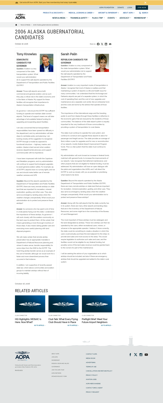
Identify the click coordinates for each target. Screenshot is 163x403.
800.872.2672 (19, 370)
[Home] (17, 25)
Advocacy (125, 18)
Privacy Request (92, 392)
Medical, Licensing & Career (80, 13)
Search (144, 13)
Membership (140, 18)
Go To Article (39, 325)
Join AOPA (55, 357)
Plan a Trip (97, 18)
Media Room (90, 358)
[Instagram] (141, 355)
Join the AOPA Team (58, 370)
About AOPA (128, 13)
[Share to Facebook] (98, 44)
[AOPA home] (20, 18)
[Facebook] (131, 355)
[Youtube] (146, 355)
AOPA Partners (56, 373)
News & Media (59, 18)
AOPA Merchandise (93, 383)
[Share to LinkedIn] (106, 44)
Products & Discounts (53, 13)
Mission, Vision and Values (60, 363)
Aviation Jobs (91, 379)
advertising (90, 362)
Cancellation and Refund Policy (99, 371)
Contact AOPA (91, 354)
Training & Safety (79, 18)
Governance (56, 366)
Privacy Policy (92, 375)
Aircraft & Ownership (107, 13)
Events (111, 18)
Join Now (141, 7)
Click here (72, 2)
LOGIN (129, 7)
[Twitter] (136, 355)
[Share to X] (102, 44)
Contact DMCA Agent (94, 388)
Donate (121, 7)
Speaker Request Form (59, 376)
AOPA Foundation (106, 7)
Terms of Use (91, 367)
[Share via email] (110, 44)
